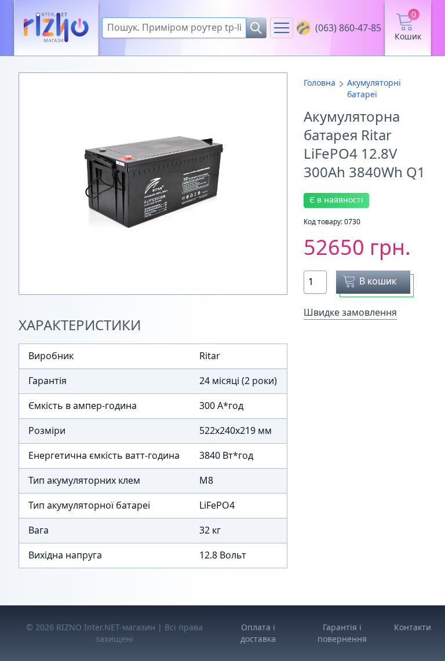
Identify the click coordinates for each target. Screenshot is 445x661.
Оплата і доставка (258, 633)
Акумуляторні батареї (374, 88)
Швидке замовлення (350, 312)
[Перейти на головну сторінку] (56, 28)
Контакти (412, 627)
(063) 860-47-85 (348, 27)
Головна (319, 82)
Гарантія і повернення (342, 633)
